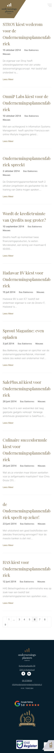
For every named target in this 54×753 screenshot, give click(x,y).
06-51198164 (27, 680)
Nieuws (6, 54)
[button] (49, 4)
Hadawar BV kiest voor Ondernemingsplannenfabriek (26, 279)
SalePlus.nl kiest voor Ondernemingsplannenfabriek (26, 388)
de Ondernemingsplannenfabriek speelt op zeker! (26, 511)
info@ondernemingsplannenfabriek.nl (27, 684)
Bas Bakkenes (31, 50)
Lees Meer (8, 79)
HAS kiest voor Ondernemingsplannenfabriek (26, 569)
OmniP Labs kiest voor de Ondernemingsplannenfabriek (26, 103)
